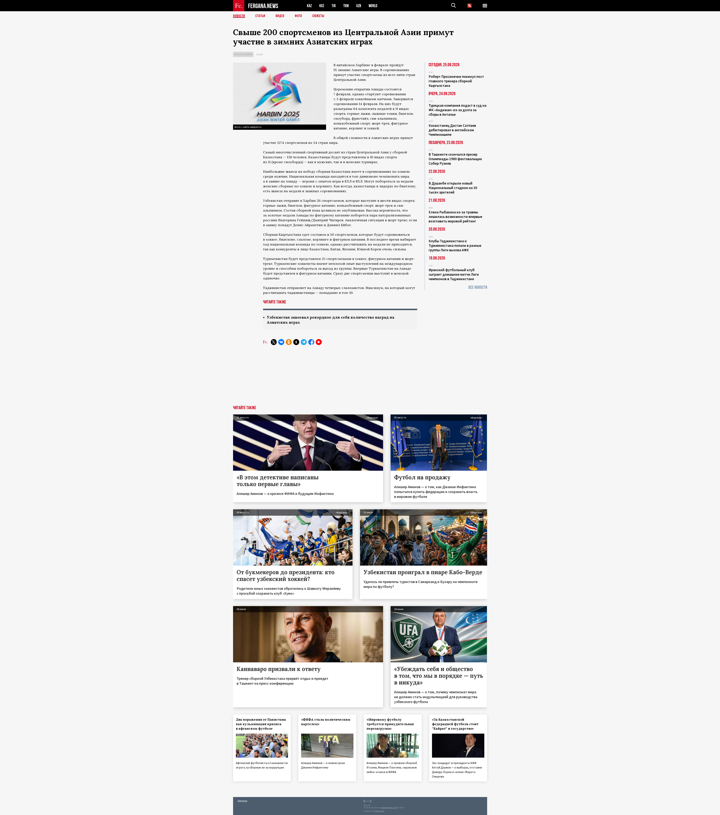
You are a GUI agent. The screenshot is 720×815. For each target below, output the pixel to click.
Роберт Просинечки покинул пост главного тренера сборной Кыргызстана (456, 81)
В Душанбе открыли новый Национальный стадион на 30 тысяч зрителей (453, 187)
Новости (239, 16)
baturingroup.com (389, 808)
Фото (298, 16)
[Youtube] (319, 342)
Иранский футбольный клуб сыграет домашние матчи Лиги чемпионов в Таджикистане (454, 274)
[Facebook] (311, 342)
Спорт (259, 54)
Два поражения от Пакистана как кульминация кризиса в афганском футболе (261, 724)
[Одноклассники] (289, 342)
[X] (274, 342)
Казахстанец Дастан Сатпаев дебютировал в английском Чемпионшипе (452, 130)
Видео (280, 16)
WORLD (373, 5)
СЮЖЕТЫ (318, 16)
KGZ (321, 5)
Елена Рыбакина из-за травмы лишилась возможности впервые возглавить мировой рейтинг (455, 216)
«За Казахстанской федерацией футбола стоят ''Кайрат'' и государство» (455, 724)
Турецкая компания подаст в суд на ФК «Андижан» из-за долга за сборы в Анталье (457, 110)
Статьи (260, 16)
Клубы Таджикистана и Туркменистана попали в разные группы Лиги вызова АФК (455, 245)
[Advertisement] (360, 377)
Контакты (242, 800)
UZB (358, 5)
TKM (346, 5)
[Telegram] (304, 342)
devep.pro (379, 811)
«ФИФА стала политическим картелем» (325, 721)
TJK (334, 5)
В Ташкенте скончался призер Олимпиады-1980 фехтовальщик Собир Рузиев (455, 159)
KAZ (309, 5)
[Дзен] (296, 342)
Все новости (477, 287)
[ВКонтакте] (281, 342)
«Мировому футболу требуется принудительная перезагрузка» (390, 724)
